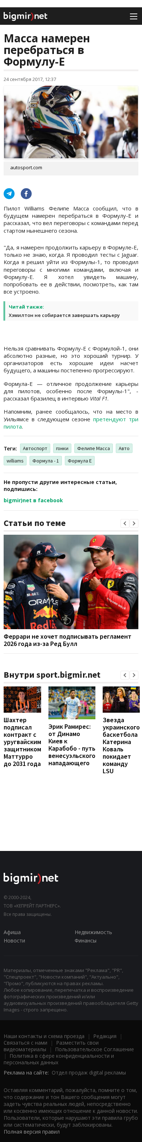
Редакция (105, 1036)
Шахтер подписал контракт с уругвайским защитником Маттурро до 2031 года (22, 742)
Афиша (12, 932)
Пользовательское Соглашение (94, 1049)
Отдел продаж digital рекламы (89, 1072)
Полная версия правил (32, 1131)
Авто (124, 448)
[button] (125, 523)
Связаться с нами (25, 1042)
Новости (14, 940)
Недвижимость (93, 932)
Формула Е (80, 460)
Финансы (85, 940)
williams (15, 460)
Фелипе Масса (93, 448)
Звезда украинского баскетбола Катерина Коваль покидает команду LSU (121, 745)
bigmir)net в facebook (33, 500)
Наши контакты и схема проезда (44, 1036)
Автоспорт (35, 448)
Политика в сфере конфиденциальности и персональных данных (59, 1059)
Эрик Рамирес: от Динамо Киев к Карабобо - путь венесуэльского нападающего (71, 744)
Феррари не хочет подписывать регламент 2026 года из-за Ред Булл (67, 640)
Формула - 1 (45, 460)
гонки (62, 448)
